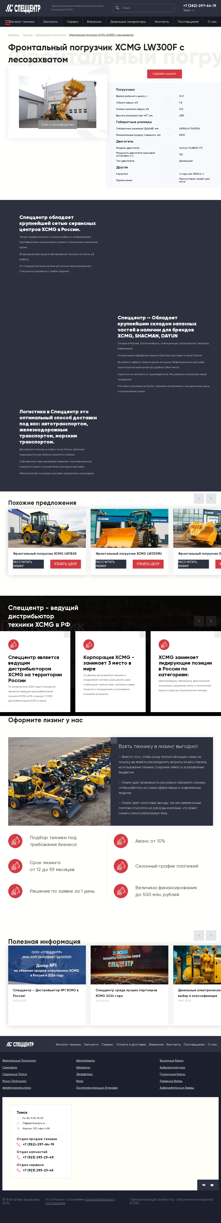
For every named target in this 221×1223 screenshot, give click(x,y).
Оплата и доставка (131, 1044)
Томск (187, 10)
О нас (212, 21)
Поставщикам (188, 21)
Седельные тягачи (14, 1074)
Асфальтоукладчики (172, 1067)
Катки (79, 1081)
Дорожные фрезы (171, 1081)
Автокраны (83, 1067)
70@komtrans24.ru (33, 1123)
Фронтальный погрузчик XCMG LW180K (45, 554)
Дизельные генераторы (128, 21)
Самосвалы (9, 1067)
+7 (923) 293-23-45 (38, 1170)
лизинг (22, 564)
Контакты (162, 21)
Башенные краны (171, 1060)
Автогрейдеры (85, 1060)
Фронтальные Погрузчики (19, 1060)
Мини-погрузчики (14, 1081)
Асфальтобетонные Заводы (177, 1087)
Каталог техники (21, 21)
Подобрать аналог (164, 74)
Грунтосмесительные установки (97, 1087)
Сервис (72, 21)
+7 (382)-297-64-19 (199, 6)
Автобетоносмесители (16, 1087)
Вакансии (94, 21)
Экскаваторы (84, 1074)
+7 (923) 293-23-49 (38, 1157)
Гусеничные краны (172, 1074)
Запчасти (50, 21)
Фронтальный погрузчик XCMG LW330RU (129, 554)
